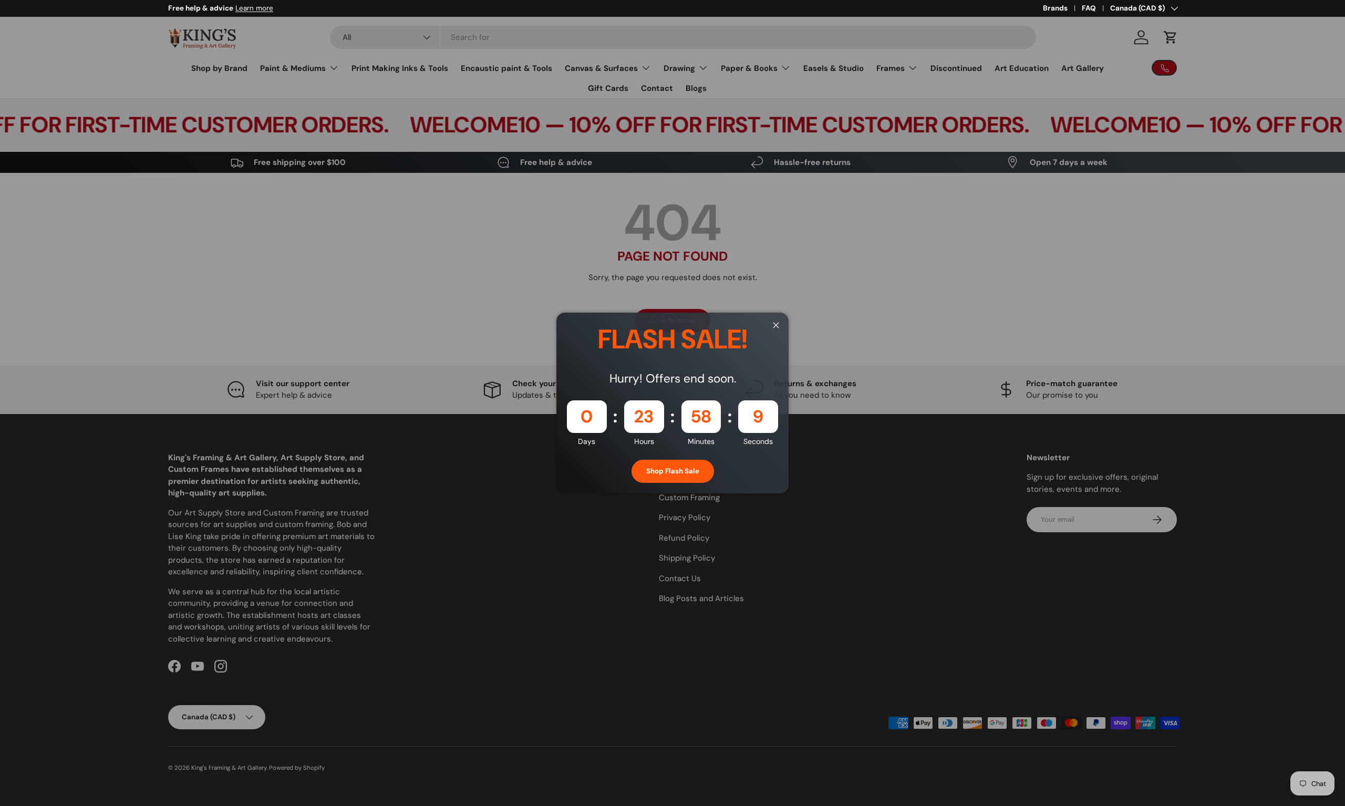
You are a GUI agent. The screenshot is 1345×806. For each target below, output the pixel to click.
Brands (1055, 8)
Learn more (254, 8)
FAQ (1089, 8)
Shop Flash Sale (672, 471)
